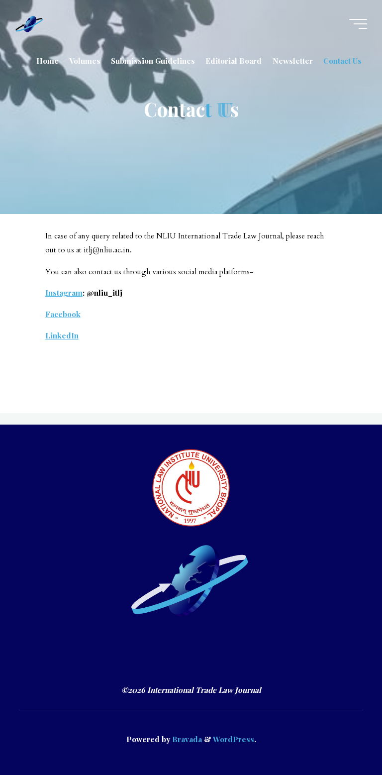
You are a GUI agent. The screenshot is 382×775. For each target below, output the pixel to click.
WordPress (233, 739)
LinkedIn (62, 335)
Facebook (63, 314)
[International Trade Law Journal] (29, 23)
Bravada (186, 739)
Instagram (64, 293)
